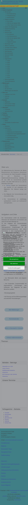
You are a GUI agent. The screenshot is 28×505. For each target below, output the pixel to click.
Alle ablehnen (14, 263)
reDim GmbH (19, 272)
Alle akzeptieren (14, 259)
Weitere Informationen (10, 271)
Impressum (21, 271)
